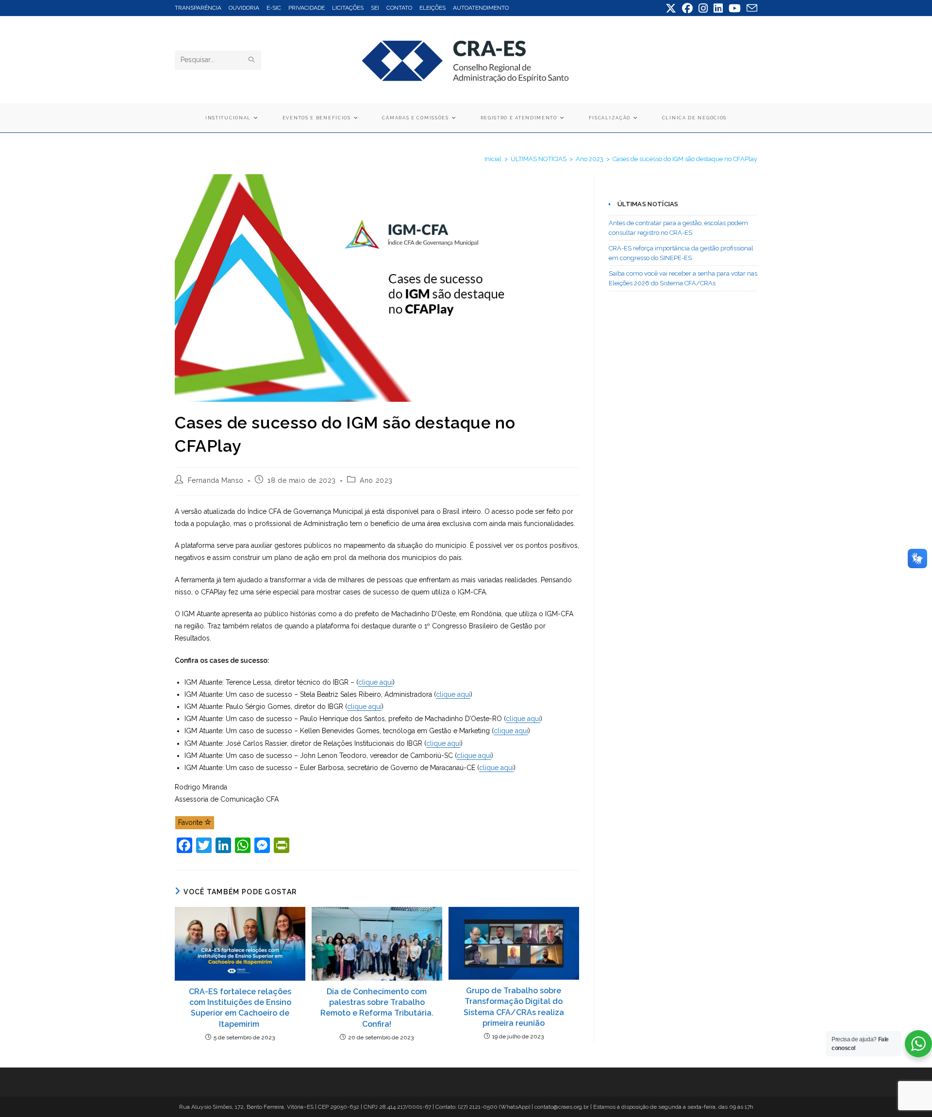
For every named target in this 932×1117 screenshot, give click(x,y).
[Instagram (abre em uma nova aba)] (703, 8)
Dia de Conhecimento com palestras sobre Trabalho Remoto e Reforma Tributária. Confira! (376, 1008)
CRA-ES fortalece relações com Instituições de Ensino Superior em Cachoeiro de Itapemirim (240, 1008)
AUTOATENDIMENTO (481, 7)
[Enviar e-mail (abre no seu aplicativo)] (750, 8)
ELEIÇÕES (432, 7)
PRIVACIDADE (306, 7)
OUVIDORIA (244, 7)
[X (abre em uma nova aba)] (671, 8)
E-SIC (273, 7)
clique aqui (375, 682)
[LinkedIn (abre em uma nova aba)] (718, 8)
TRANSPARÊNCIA (198, 7)
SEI (375, 7)
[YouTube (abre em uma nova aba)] (735, 8)
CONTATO (399, 7)
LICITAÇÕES (348, 7)
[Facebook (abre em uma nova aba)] (687, 8)
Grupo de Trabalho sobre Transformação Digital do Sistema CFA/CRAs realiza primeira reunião (514, 1007)
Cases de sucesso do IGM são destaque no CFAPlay (685, 159)
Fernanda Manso (216, 480)
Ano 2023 (376, 480)
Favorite (191, 822)
